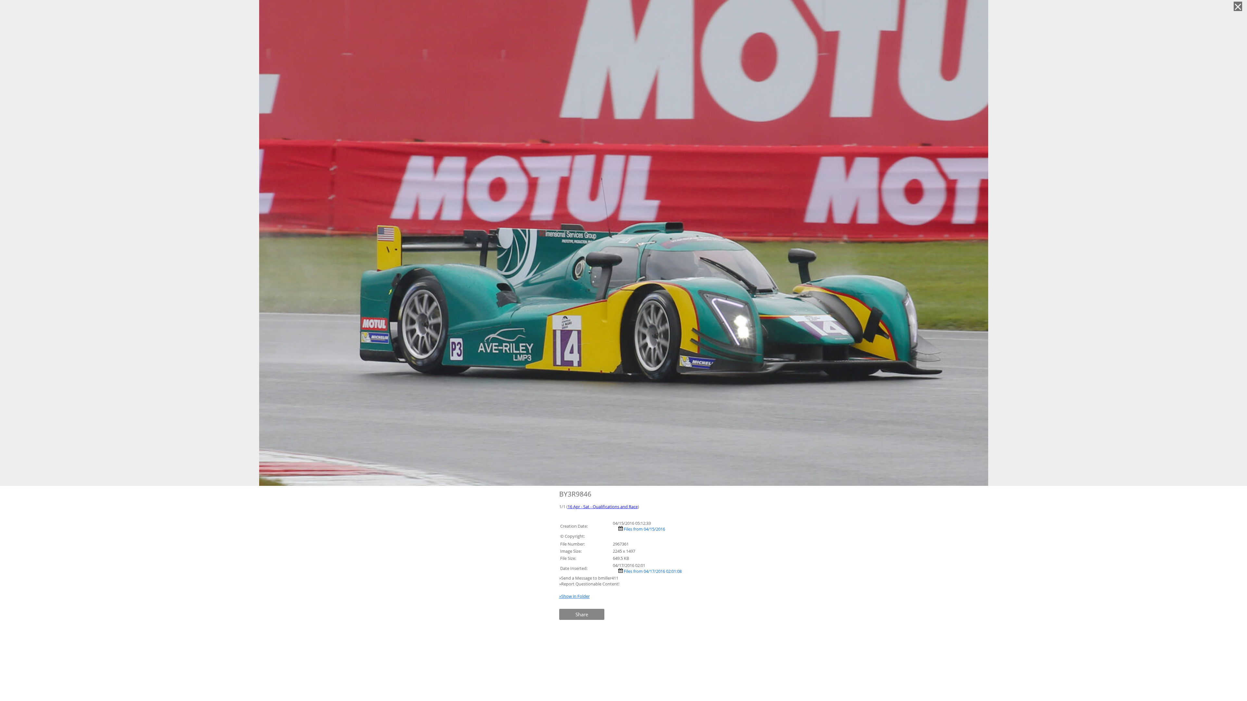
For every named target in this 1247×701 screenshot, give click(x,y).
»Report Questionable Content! (589, 584)
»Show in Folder (574, 596)
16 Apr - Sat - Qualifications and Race (603, 507)
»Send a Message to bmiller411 (589, 578)
